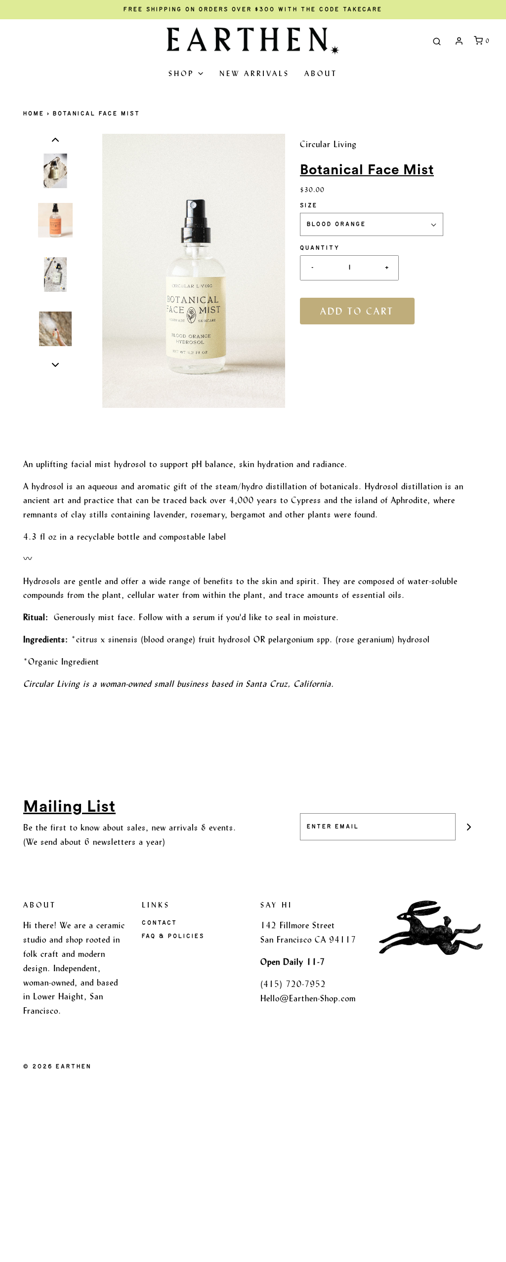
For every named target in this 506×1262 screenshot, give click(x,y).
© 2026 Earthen (57, 1066)
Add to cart (357, 311)
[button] (55, 140)
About (320, 73)
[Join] (469, 826)
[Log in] (459, 41)
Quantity (320, 248)
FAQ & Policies (173, 936)
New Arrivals (254, 73)
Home (33, 114)
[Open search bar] (437, 41)
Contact (159, 923)
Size (309, 205)
